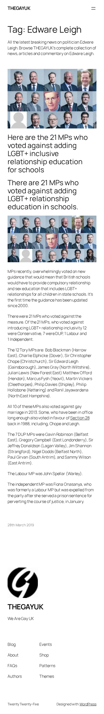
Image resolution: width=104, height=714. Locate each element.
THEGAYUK (19, 8)
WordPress (88, 704)
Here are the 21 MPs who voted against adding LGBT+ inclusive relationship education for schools (48, 153)
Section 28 (79, 418)
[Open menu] (93, 8)
